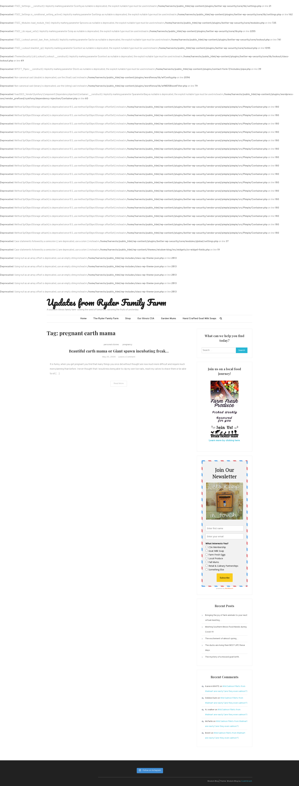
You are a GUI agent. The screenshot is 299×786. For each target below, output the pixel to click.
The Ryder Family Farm (106, 318)
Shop (128, 318)
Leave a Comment (126, 357)
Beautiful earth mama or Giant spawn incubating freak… (119, 350)
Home (83, 318)
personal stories (111, 344)
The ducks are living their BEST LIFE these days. (225, 648)
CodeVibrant (246, 781)
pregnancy (127, 344)
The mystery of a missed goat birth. (222, 657)
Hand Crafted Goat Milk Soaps (199, 318)
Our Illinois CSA (145, 318)
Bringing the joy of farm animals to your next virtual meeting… (226, 618)
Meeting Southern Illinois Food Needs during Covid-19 (226, 629)
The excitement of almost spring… (221, 638)
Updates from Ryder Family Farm (106, 302)
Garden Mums (168, 318)
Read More (119, 383)
